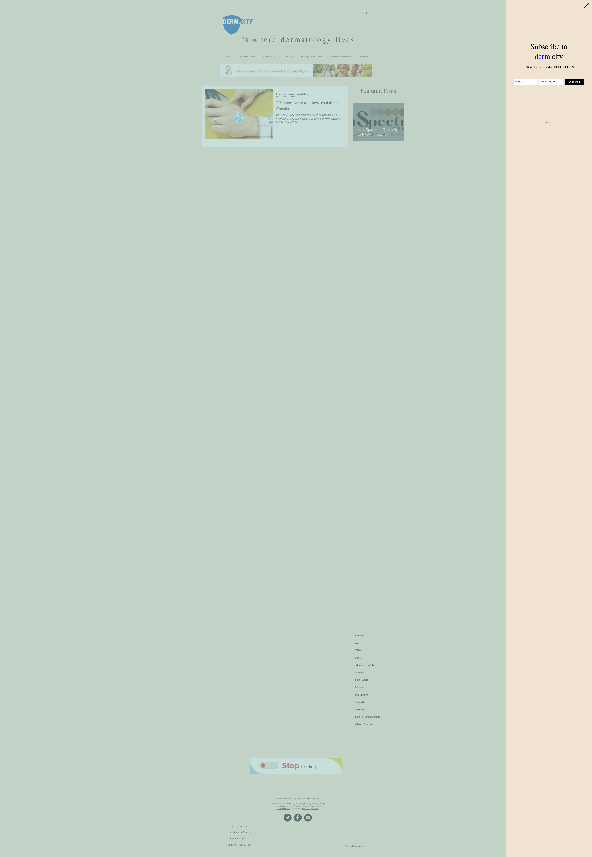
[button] (586, 5)
